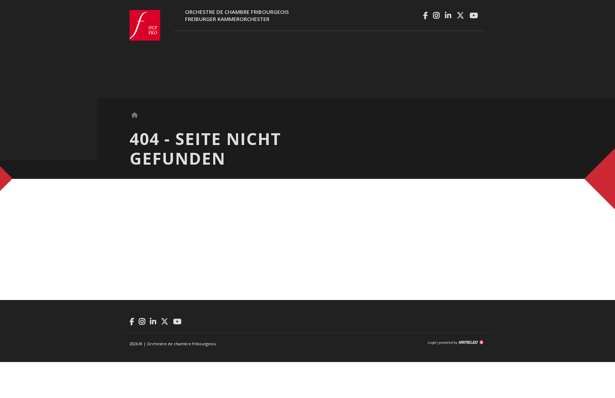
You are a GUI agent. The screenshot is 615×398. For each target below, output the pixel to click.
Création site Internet (460, 342)
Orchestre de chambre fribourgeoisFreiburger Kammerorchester (237, 15)
